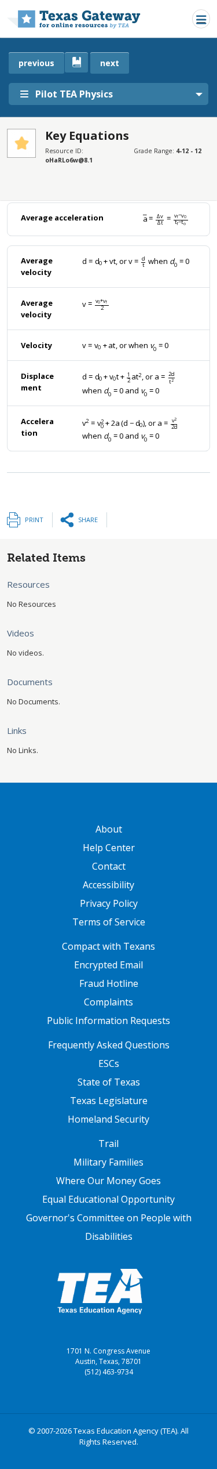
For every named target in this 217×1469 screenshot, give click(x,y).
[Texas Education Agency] (100, 1291)
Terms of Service (108, 922)
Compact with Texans (108, 946)
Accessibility (108, 884)
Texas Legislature (109, 1100)
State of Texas (109, 1082)
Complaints (108, 1002)
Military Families (108, 1162)
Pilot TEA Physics (74, 94)
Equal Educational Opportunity (108, 1199)
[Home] (74, 19)
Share (88, 519)
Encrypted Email (108, 964)
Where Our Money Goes (108, 1180)
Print (34, 519)
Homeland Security (108, 1119)
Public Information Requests (108, 1020)
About (108, 829)
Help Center (109, 847)
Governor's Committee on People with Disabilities (109, 1227)
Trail (108, 1143)
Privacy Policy (109, 903)
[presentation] (166, 218)
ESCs (108, 1063)
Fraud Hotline (108, 983)
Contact (109, 866)
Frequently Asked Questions (109, 1045)
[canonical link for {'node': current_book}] (76, 62)
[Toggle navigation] (201, 18)
